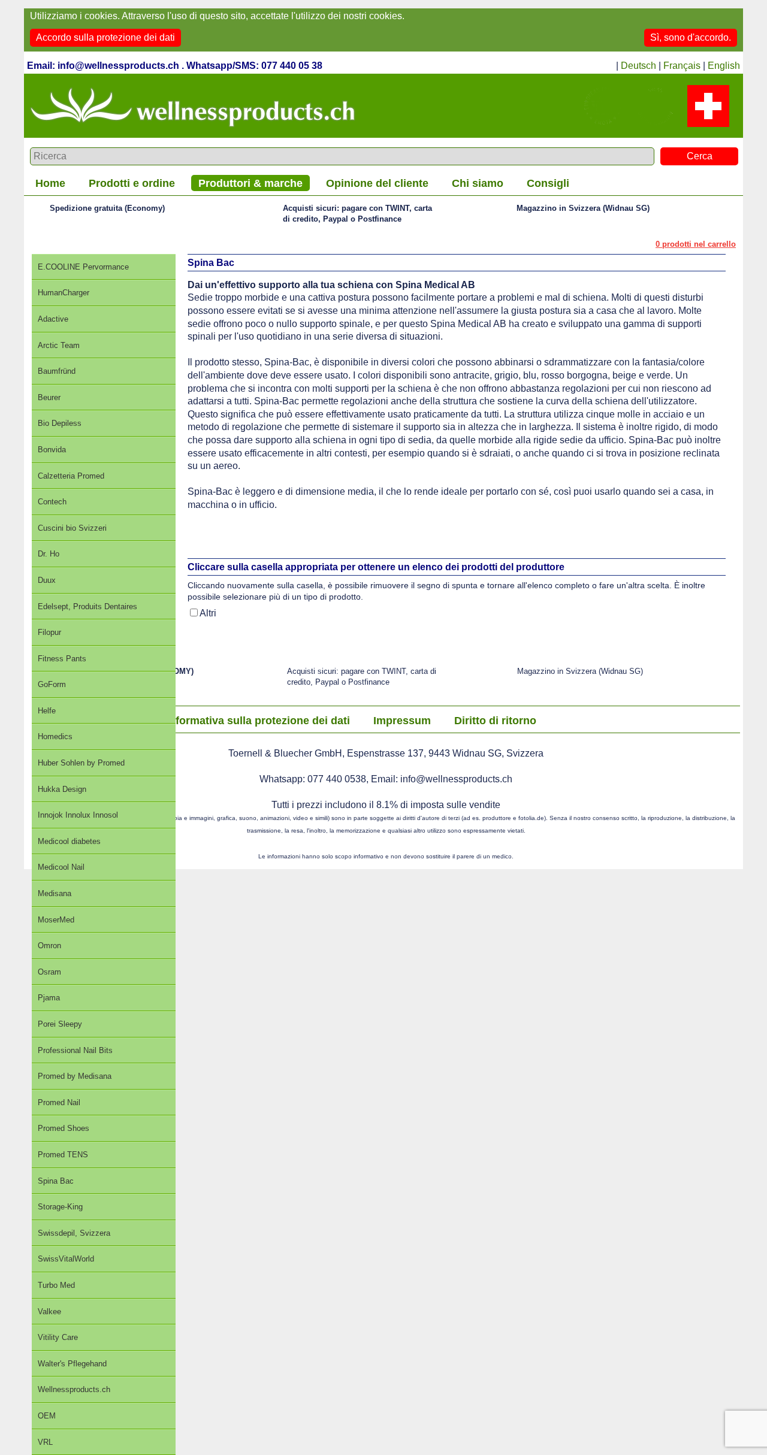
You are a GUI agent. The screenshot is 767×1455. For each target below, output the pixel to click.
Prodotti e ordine (132, 183)
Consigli (548, 183)
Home (50, 183)
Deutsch (638, 66)
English (724, 66)
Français (681, 66)
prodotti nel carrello (696, 244)
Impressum (402, 721)
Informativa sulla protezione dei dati (258, 721)
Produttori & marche (250, 183)
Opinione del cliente (377, 183)
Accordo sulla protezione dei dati (105, 37)
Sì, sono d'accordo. (690, 37)
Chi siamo (477, 183)
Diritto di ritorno (495, 721)
